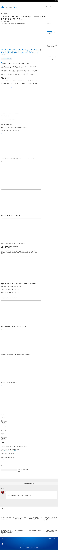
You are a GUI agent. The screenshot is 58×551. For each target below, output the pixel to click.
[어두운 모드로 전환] (46, 6)
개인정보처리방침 (26, 547)
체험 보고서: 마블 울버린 (19, 530)
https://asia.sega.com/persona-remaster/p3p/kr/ (9, 454)
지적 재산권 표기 (32, 547)
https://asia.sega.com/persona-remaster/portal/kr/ (9, 450)
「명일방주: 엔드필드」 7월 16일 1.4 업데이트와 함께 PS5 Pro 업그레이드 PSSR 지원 (50, 518)
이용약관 (20, 547)
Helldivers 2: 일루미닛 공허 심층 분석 (35, 530)
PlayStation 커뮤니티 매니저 (7, 58)
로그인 (49, 6)
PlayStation (11, 7)
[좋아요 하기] (52, 59)
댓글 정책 (37, 547)
